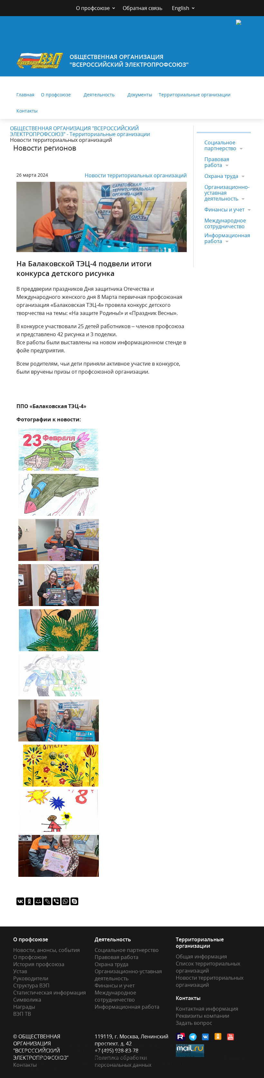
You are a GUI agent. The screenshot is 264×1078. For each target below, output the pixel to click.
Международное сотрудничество (225, 223)
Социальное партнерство (220, 146)
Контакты (27, 111)
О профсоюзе (93, 8)
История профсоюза (38, 964)
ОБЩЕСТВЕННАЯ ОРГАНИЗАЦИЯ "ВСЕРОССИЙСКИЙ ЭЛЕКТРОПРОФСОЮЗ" (129, 60)
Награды (24, 1006)
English (180, 8)
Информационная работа (227, 238)
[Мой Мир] (38, 901)
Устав (20, 971)
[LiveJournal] (47, 901)
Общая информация (201, 956)
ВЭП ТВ (22, 1013)
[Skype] (74, 901)
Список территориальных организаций (208, 967)
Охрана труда (221, 176)
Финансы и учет (224, 209)
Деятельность (99, 95)
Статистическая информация (49, 992)
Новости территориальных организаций (136, 175)
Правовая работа (216, 162)
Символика (27, 999)
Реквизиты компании (202, 1015)
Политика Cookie (40, 1068)
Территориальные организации (195, 95)
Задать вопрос (194, 1022)
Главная (25, 95)
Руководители (30, 978)
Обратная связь (142, 8)
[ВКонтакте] (20, 901)
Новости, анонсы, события (46, 950)
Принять (234, 1057)
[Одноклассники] (29, 901)
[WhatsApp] (65, 901)
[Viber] (56, 901)
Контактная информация (207, 1008)
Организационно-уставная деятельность (227, 192)
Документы (139, 95)
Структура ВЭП (31, 985)
